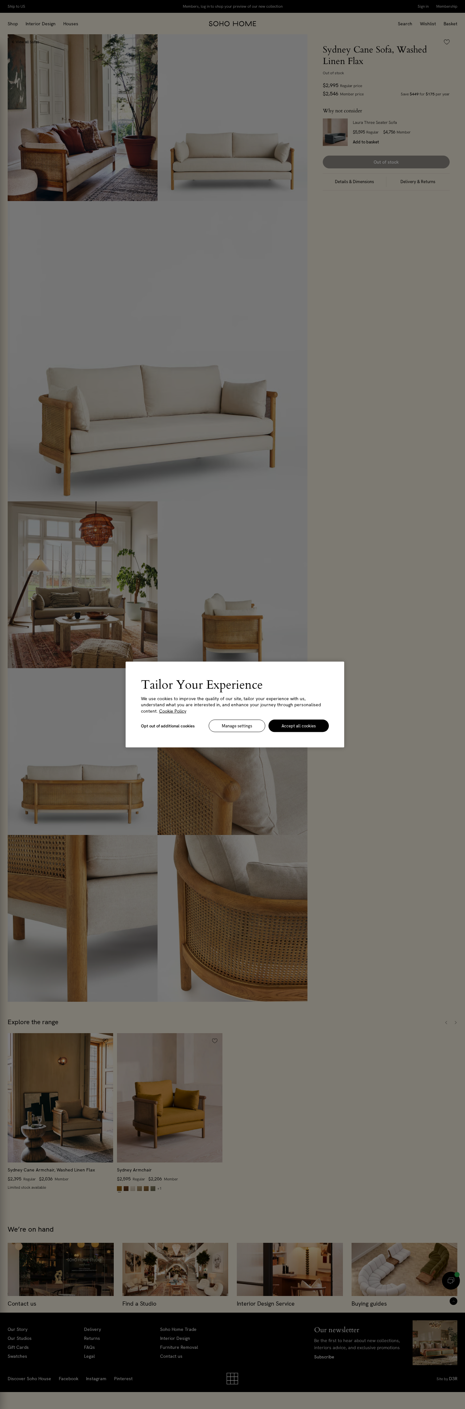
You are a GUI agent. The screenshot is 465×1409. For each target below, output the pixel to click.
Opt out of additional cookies (168, 726)
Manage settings (237, 726)
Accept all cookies (299, 726)
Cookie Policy (172, 711)
